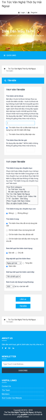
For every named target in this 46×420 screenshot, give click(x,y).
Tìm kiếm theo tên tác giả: (16, 140)
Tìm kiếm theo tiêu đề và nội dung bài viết (21, 224)
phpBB (23, 414)
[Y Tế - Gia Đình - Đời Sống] (22, 199)
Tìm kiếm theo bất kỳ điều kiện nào (21, 134)
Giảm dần (12, 266)
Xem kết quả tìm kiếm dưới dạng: (19, 248)
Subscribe (23, 371)
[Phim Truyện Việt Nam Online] (22, 201)
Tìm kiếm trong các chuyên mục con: (21, 209)
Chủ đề (20, 253)
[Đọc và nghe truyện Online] (22, 203)
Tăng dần (28, 263)
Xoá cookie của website (12, 398)
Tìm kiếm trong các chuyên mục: (19, 168)
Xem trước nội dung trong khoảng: (20, 282)
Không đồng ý (22, 213)
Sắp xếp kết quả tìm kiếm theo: (18, 259)
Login (23, 13)
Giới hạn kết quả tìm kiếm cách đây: (20, 272)
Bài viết (11, 253)
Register (34, 13)
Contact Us (6, 386)
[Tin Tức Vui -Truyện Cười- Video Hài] (22, 196)
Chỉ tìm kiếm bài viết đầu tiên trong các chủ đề (22, 240)
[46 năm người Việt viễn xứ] (22, 192)
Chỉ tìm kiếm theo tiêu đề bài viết (20, 234)
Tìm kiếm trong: (12, 219)
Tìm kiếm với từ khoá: (15, 96)
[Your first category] (22, 187)
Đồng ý (11, 213)
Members (5, 394)
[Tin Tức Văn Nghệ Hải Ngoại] (22, 194)
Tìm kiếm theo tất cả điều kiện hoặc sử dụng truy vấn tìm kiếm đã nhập (22, 129)
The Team (6, 390)
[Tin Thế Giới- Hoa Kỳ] (22, 189)
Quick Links (11, 55)
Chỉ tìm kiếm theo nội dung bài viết (21, 230)
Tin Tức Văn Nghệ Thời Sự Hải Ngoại (22, 4)
